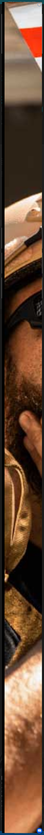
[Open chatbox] (39, 831)
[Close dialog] (39, 4)
